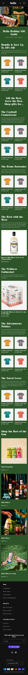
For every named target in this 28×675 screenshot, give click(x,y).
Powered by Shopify (19, 672)
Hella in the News (7, 613)
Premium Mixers (7, 594)
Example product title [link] (7, 70)
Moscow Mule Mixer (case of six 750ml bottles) (12, 258)
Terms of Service (7, 629)
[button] (3, 3)
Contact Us (6, 623)
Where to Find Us (7, 610)
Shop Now (3, 470)
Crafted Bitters (6, 588)
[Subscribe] (23, 641)
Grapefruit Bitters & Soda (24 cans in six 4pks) (13, 312)
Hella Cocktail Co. (11, 672)
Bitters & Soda (6, 591)
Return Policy (6, 626)
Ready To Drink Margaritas (9, 597)
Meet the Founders (7, 607)
